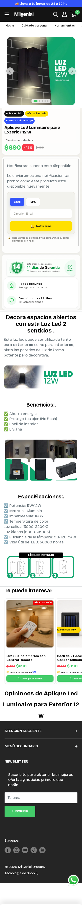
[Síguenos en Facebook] (8, 856)
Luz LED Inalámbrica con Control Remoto (26, 664)
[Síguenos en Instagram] (16, 856)
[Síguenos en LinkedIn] (42, 856)
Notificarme (44, 232)
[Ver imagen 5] (48, 107)
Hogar (10, 31)
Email (17, 207)
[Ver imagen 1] (35, 107)
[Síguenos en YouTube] (25, 856)
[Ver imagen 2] (39, 107)
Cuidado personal (34, 31)
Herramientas (64, 31)
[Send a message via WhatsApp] (73, 880)
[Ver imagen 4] (45, 107)
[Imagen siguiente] (72, 77)
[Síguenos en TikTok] (34, 856)
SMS (33, 207)
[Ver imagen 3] (42, 107)
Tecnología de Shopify (21, 879)
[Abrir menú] (7, 20)
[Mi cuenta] (64, 20)
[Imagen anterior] (10, 77)
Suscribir (19, 817)
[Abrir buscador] (55, 20)
